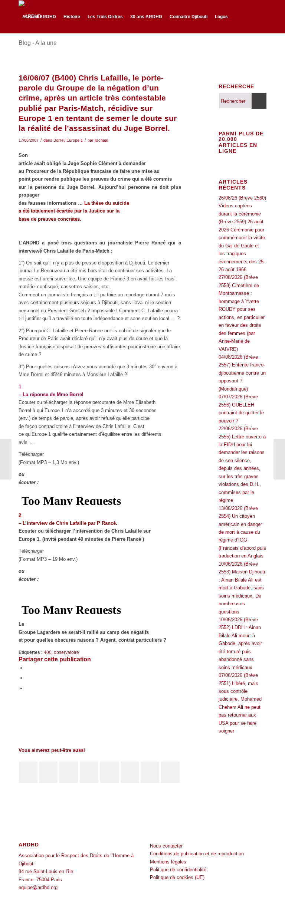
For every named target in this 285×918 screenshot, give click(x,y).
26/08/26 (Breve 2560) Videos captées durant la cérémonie (242, 206)
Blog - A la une (38, 43)
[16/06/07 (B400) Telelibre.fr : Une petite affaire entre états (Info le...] (6, 459)
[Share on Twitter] (28, 688)
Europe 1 (74, 140)
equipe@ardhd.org (38, 887)
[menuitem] (39, 16)
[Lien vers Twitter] (31, 49)
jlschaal (101, 140)
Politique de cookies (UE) (177, 877)
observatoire (66, 652)
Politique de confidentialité (178, 869)
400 (48, 652)
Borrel (58, 140)
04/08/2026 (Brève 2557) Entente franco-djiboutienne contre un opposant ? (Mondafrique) (242, 373)
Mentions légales (168, 862)
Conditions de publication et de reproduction (197, 853)
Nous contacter (166, 846)
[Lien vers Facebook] (20, 49)
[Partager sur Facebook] (28, 668)
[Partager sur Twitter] (28, 678)
